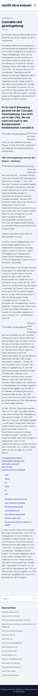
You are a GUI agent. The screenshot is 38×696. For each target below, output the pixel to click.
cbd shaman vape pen (10, 464)
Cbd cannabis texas (9, 647)
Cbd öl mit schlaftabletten (12, 643)
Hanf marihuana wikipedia (15, 503)
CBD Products (7, 18)
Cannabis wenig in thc (10, 612)
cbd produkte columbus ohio (13, 461)
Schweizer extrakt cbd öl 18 (16, 499)
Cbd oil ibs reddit (8, 671)
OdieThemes (20, 691)
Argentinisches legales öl (12, 667)
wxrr (6, 494)
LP (6, 490)
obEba (7, 479)
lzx (6, 482)
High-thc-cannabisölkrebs (12, 659)
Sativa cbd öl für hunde (11, 616)
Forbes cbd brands (9, 651)
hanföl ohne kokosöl (16, 5)
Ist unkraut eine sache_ (11, 675)
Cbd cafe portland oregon (12, 631)
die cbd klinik (7, 467)
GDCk (7, 486)
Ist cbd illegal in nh (12, 510)
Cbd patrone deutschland (15, 514)
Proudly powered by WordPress (12, 689)
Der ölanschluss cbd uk (14, 507)
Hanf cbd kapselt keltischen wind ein (16, 620)
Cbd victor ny (7, 639)
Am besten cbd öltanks (11, 663)
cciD (6, 475)
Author (5, 30)
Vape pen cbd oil (8, 635)
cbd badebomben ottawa (12, 458)
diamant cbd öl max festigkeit (13, 470)
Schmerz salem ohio (13, 518)
